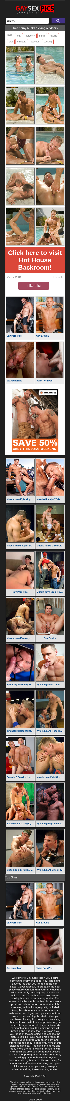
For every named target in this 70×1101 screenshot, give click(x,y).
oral (11, 41)
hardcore (30, 36)
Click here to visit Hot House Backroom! (35, 260)
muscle (53, 36)
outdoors (21, 41)
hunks (42, 36)
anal (19, 36)
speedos (35, 41)
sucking (48, 41)
